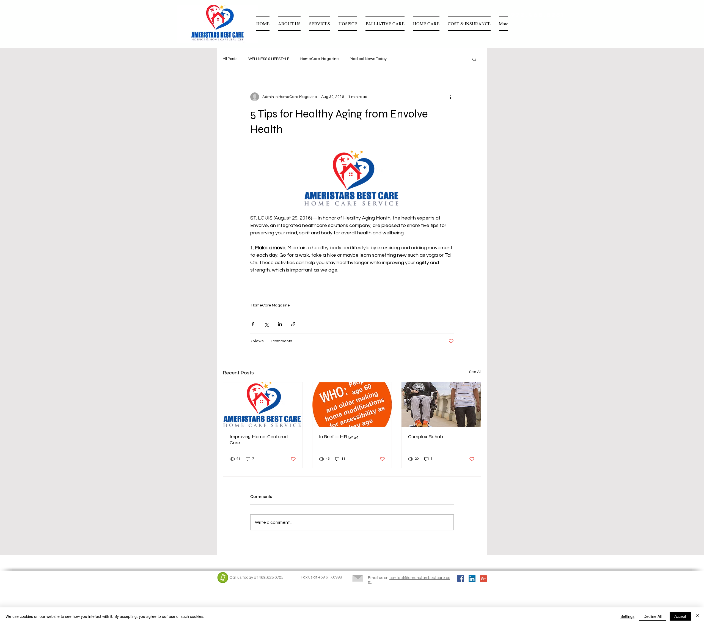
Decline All (653, 616)
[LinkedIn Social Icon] (472, 578)
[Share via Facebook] (252, 324)
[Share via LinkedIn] (279, 324)
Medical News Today (368, 59)
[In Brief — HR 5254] (352, 404)
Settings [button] (627, 616)
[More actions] (450, 97)
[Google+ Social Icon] (483, 578)
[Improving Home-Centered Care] (262, 404)
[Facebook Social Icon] (460, 578)
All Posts (230, 59)
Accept (680, 616)
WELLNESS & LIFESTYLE (268, 59)
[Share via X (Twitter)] (266, 324)
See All (475, 372)
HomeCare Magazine (319, 59)
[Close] (697, 616)
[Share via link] (293, 324)
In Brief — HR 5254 (339, 437)
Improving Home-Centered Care (259, 440)
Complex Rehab (425, 437)
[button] (474, 59)
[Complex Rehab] (441, 404)
